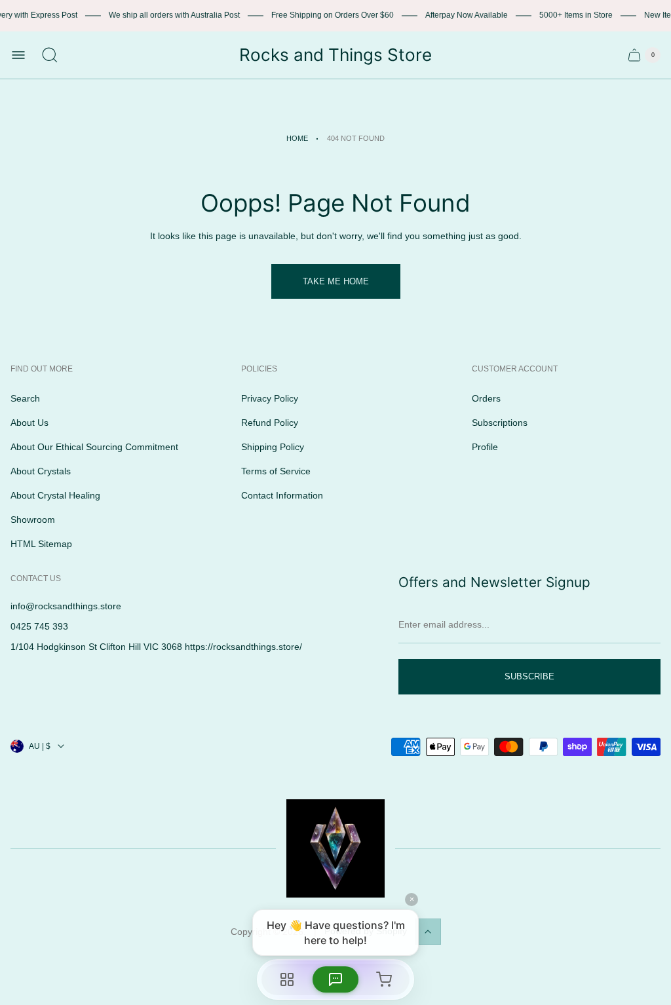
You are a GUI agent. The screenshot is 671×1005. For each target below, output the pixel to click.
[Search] (49, 55)
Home (297, 138)
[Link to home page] (335, 848)
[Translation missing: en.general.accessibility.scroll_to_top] (428, 932)
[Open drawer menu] (18, 55)
